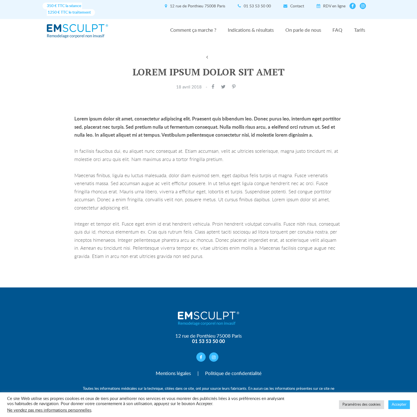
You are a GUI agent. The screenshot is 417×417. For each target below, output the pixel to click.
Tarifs (359, 30)
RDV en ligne (335, 6)
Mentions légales (173, 373)
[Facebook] (352, 6)
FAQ (337, 30)
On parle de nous (303, 30)
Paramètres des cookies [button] (361, 405)
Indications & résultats (251, 30)
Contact (297, 6)
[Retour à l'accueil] (77, 28)
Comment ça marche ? (193, 30)
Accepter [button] (399, 405)
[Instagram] (363, 6)
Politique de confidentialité (233, 373)
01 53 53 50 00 (258, 6)
